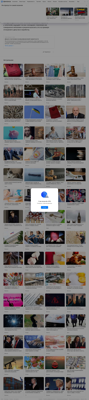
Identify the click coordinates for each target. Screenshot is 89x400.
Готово (44, 207)
